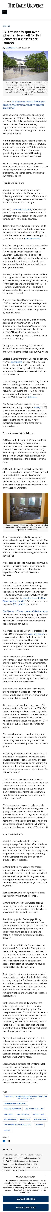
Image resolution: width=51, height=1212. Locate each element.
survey (37, 407)
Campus (6, 26)
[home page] (25, 6)
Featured (39, 1125)
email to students (22, 209)
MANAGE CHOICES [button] (26, 1198)
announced (16, 361)
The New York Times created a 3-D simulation (25, 611)
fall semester (10, 1119)
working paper (36, 634)
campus (7, 1130)
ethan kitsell (38, 1114)
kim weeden (25, 1119)
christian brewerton (12, 1109)
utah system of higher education (17, 1125)
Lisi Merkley (11, 48)
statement (32, 397)
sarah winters (40, 1119)
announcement (32, 238)
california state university (15, 1103)
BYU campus (19, 604)
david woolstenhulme (35, 1109)
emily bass (8, 1114)
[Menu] (4, 12)
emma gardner (23, 1114)
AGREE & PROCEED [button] (25, 1207)
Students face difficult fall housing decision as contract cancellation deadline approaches (24, 104)
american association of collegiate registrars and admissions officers (25, 1097)
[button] (45, 1174)
